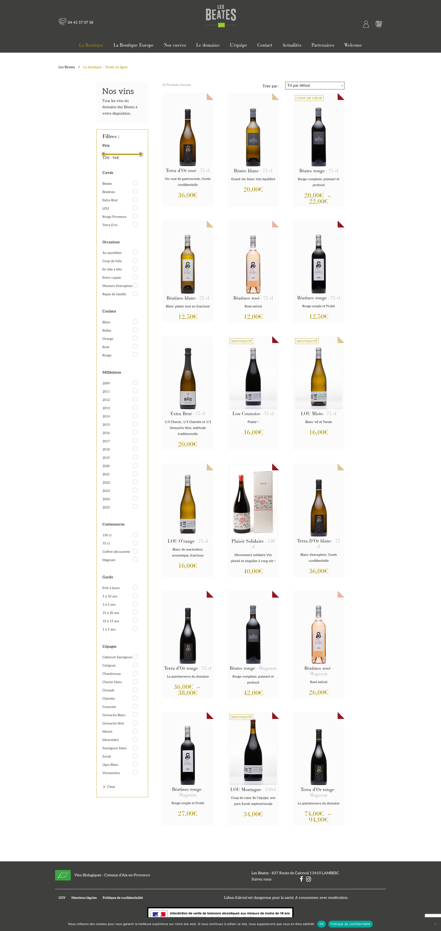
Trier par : (271, 86)
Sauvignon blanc (114, 748)
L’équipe (238, 45)
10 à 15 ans (110, 621)
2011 (106, 392)
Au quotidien (112, 253)
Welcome (353, 45)
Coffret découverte (116, 552)
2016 (106, 433)
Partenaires (322, 45)
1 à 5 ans (109, 629)
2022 (106, 483)
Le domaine (208, 45)
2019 (106, 458)
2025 (106, 507)
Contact (264, 45)
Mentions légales (84, 898)
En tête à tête (112, 269)
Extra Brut (110, 200)
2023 (106, 491)
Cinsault (108, 690)
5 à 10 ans (109, 596)
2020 (106, 466)
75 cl (106, 543)
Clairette (108, 699)
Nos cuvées (175, 45)
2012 (106, 400)
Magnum (108, 560)
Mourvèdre (110, 740)
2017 (106, 441)
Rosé (105, 347)
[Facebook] (300, 880)
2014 (106, 416)
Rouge (106, 355)
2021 (106, 474)
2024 (106, 499)
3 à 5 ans (109, 605)
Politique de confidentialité (123, 898)
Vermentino (111, 773)
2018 (106, 449)
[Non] (435, 924)
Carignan (109, 665)
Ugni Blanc (110, 765)
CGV (62, 898)
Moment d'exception (117, 286)
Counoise (109, 707)
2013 (106, 408)
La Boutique (91, 45)
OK (321, 924)
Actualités (291, 45)
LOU (105, 208)
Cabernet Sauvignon (117, 657)
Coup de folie (112, 261)
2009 (106, 383)
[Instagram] (307, 880)
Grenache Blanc (114, 715)
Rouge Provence (114, 217)
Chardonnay (111, 674)
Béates (107, 184)
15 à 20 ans (110, 613)
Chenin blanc (112, 682)
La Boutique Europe (133, 45)
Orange (107, 339)
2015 (106, 425)
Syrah (106, 756)
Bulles (106, 330)
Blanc (106, 322)
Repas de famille (114, 294)
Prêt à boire (111, 588)
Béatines (108, 192)
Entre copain (111, 278)
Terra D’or (110, 225)
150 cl (106, 535)
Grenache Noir (113, 723)
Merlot (107, 732)
